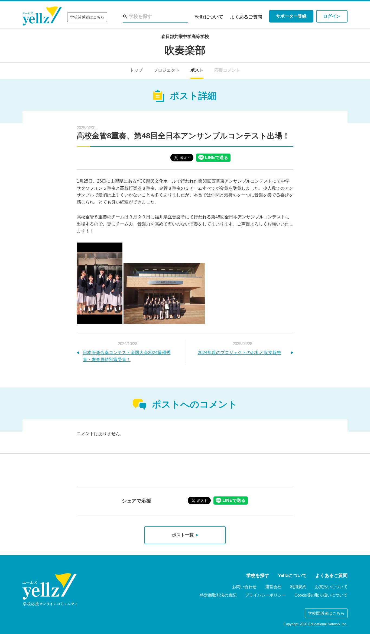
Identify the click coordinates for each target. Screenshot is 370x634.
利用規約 (298, 586)
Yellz (42, 16)
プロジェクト (167, 70)
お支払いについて (331, 586)
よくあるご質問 (246, 17)
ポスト (196, 70)
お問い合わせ (244, 586)
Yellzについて (208, 17)
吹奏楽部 (185, 50)
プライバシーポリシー (265, 595)
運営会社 (273, 586)
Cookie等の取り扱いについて (321, 595)
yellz (49, 589)
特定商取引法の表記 (218, 595)
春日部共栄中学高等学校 (185, 36)
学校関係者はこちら (87, 17)
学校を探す (257, 575)
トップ (136, 70)
